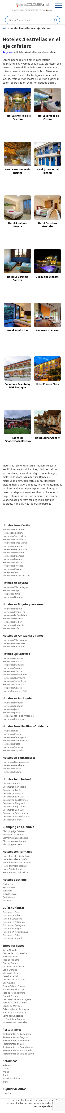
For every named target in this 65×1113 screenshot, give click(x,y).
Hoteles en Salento (12, 668)
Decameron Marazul (13, 793)
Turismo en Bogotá (12, 928)
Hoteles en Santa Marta (15, 542)
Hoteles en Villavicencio (15, 639)
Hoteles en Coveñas (13, 569)
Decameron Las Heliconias (16, 816)
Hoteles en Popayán (13, 750)
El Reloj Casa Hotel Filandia (47, 171)
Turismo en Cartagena (14, 925)
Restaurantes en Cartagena (17, 1033)
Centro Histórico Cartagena (17, 999)
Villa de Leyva (9, 893)
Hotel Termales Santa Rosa (16, 856)
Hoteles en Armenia (13, 658)
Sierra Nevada (10, 950)
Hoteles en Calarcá (12, 687)
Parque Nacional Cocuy (15, 1012)
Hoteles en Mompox (13, 559)
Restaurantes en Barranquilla (17, 1050)
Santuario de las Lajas (14, 989)
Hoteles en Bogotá (12, 608)
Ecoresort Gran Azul (47, 330)
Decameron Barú (11, 783)
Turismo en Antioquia (14, 921)
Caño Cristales (10, 969)
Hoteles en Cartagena (14, 529)
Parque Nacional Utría (14, 992)
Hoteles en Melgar (12, 621)
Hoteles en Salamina (13, 684)
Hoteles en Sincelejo (13, 565)
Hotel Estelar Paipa (12, 869)
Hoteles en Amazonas (14, 643)
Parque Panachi (11, 959)
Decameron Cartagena (14, 786)
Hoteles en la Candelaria (15, 615)
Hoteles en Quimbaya (14, 677)
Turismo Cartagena (12, 918)
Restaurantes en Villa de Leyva (18, 1053)
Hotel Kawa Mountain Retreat (18, 171)
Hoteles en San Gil (12, 768)
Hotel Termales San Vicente (17, 862)
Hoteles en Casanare (13, 646)
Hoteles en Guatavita (13, 625)
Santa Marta (9, 887)
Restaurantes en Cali (13, 1043)
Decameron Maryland (14, 803)
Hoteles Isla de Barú (13, 532)
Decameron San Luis (13, 796)
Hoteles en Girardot (13, 618)
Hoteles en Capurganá (14, 737)
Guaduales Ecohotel (47, 276)
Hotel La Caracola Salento (17, 278)
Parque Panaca (10, 963)
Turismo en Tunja (11, 912)
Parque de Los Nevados (15, 953)
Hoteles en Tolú (11, 572)
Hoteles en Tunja (11, 593)
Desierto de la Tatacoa (14, 979)
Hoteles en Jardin (11, 709)
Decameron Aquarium (14, 806)
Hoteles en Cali (10, 730)
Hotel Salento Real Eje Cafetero (18, 117)
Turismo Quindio (11, 915)
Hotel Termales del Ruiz (15, 865)
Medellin (7, 900)
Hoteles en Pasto (11, 743)
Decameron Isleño (12, 790)
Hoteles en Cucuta (12, 771)
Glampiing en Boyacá (13, 834)
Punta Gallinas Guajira (14, 986)
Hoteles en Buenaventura (16, 740)
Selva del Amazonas (13, 1015)
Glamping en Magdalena (15, 837)
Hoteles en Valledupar (14, 562)
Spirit (5, 1075)
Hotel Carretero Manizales (47, 224)
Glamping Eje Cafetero (14, 831)
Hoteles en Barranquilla (15, 549)
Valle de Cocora (10, 956)
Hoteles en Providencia (14, 539)
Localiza (7, 1093)
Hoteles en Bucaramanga (16, 762)
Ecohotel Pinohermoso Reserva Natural (18, 439)
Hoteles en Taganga (13, 545)
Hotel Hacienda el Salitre (15, 872)
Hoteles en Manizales (13, 664)
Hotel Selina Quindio (47, 437)
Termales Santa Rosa (13, 966)
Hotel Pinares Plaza (47, 384)
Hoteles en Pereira (12, 661)
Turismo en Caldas (12, 935)
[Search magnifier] (55, 20)
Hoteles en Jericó (11, 712)
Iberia (5, 1081)
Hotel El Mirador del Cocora (47, 117)
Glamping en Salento (13, 844)
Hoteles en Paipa (11, 590)
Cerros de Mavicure (13, 1005)
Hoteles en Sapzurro (13, 747)
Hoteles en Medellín (13, 702)
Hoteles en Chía (11, 628)
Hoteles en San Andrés (14, 536)
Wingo (6, 1071)
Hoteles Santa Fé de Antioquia (18, 715)
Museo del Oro (10, 973)
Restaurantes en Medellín (16, 1040)
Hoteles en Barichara (13, 765)
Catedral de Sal (10, 976)
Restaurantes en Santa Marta (18, 1047)
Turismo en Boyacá (12, 938)
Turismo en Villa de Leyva (15, 931)
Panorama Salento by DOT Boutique (17, 385)
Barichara (7, 890)
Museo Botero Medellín (15, 1022)
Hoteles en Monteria (13, 552)
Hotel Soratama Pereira (17, 224)
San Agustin (9, 982)
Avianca (7, 1065)
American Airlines (11, 1078)
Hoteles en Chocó (12, 733)
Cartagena (8, 884)
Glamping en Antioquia (14, 841)
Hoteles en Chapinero (14, 611)
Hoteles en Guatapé (13, 705)
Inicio (4, 28)
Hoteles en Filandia (12, 671)
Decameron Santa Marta (15, 813)
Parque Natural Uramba (15, 1002)
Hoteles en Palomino (13, 555)
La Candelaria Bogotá (14, 1019)
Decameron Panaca (13, 819)
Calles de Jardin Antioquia (16, 1009)
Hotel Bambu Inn (17, 330)
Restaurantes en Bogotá (15, 1037)
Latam (6, 1068)
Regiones (8, 52)
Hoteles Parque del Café (15, 691)
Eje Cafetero (9, 897)
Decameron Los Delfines (15, 799)
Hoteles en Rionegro (13, 719)
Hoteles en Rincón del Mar (16, 575)
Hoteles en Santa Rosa (14, 681)
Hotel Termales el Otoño (15, 859)
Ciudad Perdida (10, 996)
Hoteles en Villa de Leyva (15, 587)
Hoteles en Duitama (13, 597)
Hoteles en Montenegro (15, 674)
